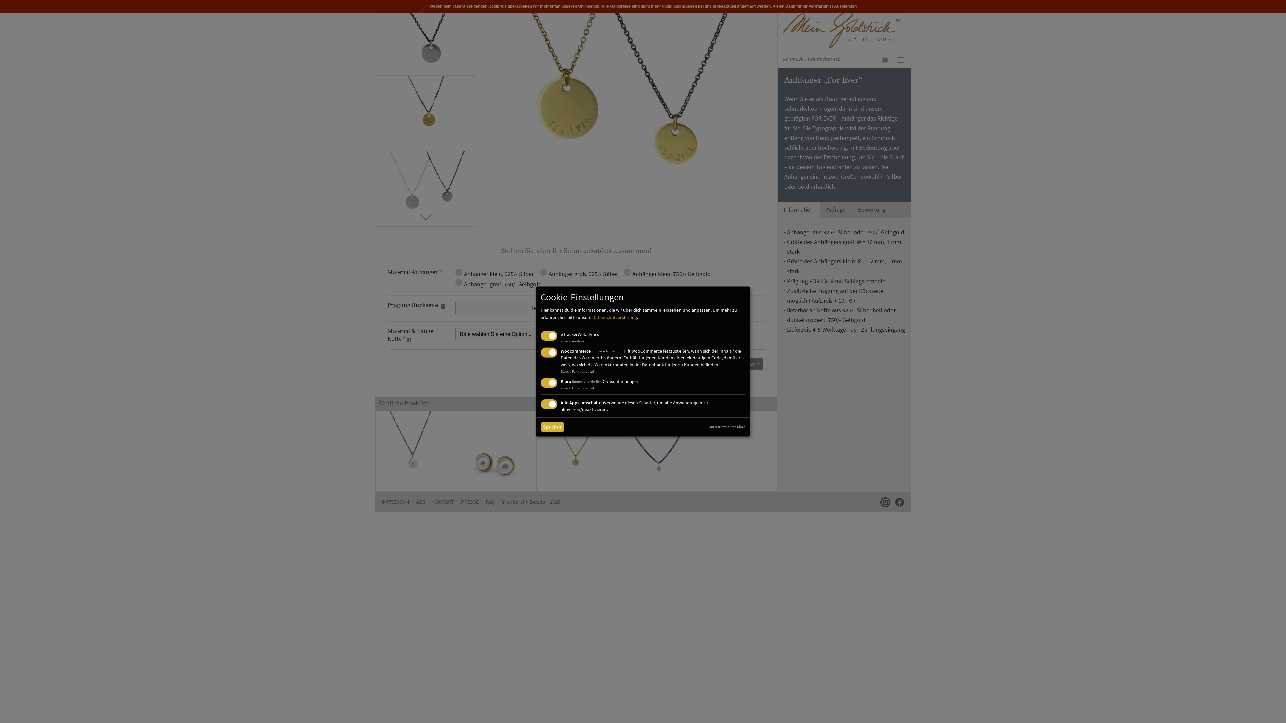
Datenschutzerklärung (614, 317)
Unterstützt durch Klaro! (727, 426)
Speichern (552, 427)
